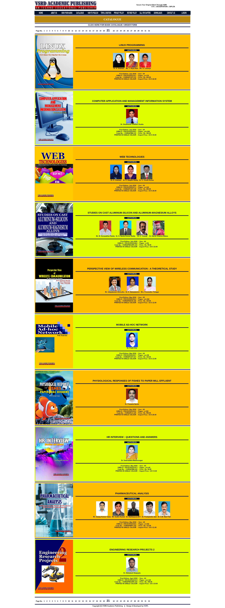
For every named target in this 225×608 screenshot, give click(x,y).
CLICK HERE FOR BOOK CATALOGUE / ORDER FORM (112, 25)
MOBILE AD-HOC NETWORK (132, 324)
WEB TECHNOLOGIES (132, 157)
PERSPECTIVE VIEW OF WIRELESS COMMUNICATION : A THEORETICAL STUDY (132, 268)
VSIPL (146, 606)
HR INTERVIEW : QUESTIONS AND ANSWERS (132, 437)
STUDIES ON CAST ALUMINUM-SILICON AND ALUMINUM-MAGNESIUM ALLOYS (132, 212)
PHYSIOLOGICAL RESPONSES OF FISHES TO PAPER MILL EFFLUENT (132, 380)
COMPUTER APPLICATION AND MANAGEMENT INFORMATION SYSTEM (132, 101)
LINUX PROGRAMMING (132, 45)
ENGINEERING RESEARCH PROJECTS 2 (132, 549)
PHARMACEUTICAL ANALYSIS (132, 493)
